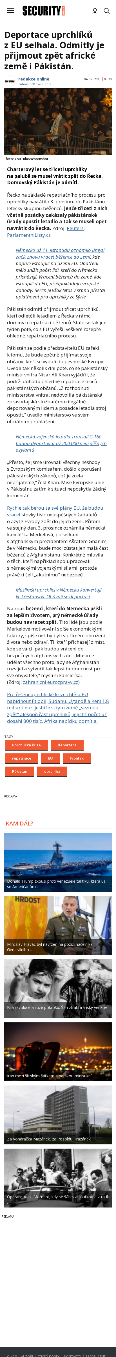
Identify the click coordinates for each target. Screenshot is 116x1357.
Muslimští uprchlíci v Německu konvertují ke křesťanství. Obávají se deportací (58, 593)
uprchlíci (52, 771)
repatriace (21, 758)
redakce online (33, 79)
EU (50, 758)
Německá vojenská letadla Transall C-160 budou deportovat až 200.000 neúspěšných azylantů (61, 443)
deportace (67, 745)
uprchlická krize (26, 745)
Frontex (77, 758)
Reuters (75, 228)
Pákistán (19, 771)
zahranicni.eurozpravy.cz (50, 682)
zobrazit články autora (35, 84)
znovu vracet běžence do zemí (60, 253)
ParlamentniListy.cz (29, 235)
